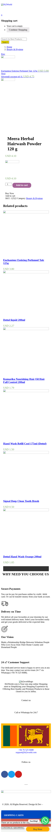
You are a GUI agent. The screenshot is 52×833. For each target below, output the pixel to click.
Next (3, 73)
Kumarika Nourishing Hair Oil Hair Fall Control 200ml (24, 381)
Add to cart (22, 185)
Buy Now (37, 829)
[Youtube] (18, 774)
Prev (3, 54)
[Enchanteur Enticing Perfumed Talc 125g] (26, 212)
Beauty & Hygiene (15, 49)
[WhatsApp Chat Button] (45, 820)
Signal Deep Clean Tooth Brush (21, 501)
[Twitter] (11, 774)
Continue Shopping (18, 30)
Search (5, 42)
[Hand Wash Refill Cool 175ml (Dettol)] (26, 391)
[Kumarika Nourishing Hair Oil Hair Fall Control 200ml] (26, 329)
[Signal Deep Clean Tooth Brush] (26, 453)
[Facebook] (4, 774)
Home (9, 47)
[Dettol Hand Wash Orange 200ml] (26, 510)
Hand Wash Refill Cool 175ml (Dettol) (24, 443)
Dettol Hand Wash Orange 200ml (22, 556)
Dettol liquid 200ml (14, 319)
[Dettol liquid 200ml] (26, 272)
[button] (1, 15)
